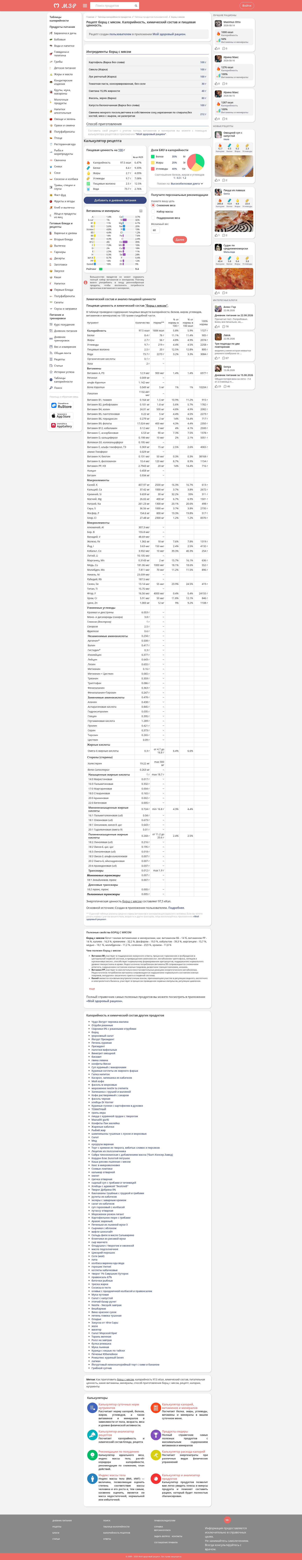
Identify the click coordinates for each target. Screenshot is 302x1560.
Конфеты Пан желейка (106, 1123)
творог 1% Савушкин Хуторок (110, 1273)
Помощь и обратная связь (64, 396)
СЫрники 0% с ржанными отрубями (114, 1028)
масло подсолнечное (105, 1249)
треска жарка (100, 1284)
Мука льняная (100, 1347)
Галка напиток (101, 1074)
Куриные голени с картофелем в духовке (117, 1105)
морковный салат (103, 1035)
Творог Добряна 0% (104, 1189)
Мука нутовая (100, 1294)
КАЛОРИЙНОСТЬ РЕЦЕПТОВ (116, 1532)
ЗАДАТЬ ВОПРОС (162, 1536)
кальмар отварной (103, 1172)
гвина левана (100, 1060)
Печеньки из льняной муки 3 (110, 1224)
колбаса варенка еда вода (108, 1263)
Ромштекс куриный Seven (108, 1357)
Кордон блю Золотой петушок (111, 1158)
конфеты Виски (101, 1063)
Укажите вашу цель (162, 201)
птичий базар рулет (104, 1301)
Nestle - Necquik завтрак (107, 1305)
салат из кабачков (103, 1203)
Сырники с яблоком (104, 1228)
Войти (246, 6)
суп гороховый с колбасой (108, 1207)
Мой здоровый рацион (169, 34)
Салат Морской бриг (104, 1333)
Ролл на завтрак (102, 1340)
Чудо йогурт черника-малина (110, 1021)
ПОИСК (106, 1520)
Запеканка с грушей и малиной (111, 1091)
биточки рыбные (102, 1280)
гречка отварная (102, 1179)
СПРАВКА (158, 1526)
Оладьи (96, 1319)
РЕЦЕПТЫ (56, 1526)
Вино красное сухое (104, 1312)
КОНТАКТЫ (177, 1536)
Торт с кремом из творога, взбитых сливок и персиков (126, 1147)
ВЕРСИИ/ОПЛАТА (162, 1530)
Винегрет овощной (103, 1053)
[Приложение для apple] (64, 415)
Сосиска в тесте (101, 1287)
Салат (95, 1137)
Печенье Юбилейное (105, 1354)
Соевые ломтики (102, 1168)
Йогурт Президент (103, 1039)
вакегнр (96, 1329)
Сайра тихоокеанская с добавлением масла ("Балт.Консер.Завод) (132, 1154)
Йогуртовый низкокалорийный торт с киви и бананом (125, 1364)
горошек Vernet (101, 1266)
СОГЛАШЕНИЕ (161, 1542)
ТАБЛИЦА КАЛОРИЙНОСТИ (116, 1526)
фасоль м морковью (104, 1084)
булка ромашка (101, 1343)
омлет (95, 1175)
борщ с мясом (178, 17)
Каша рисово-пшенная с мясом (111, 1161)
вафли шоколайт (102, 1231)
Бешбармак (99, 1308)
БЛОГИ (55, 1532)
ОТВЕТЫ (107, 1539)
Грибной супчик (102, 1368)
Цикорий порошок (103, 1252)
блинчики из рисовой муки (109, 1238)
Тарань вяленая (101, 1336)
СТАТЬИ (56, 1539)
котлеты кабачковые (105, 1270)
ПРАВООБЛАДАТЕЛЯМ (164, 1520)
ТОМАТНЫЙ (99, 1109)
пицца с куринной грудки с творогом (115, 1116)
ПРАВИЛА (173, 1542)
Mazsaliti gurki (100, 1119)
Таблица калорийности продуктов (114, 17)
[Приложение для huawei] (64, 425)
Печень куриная (102, 1042)
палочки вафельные (104, 1049)
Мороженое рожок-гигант (108, 1214)
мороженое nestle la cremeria (110, 1088)
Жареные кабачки (103, 1126)
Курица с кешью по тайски (108, 1350)
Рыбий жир (99, 1130)
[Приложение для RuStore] (64, 405)
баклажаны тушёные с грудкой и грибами (118, 1193)
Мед (94, 1140)
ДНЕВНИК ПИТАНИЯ (62, 1520)
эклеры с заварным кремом (109, 1200)
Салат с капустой (102, 1298)
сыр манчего (99, 1242)
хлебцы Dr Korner (102, 1102)
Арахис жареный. (102, 1221)
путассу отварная (102, 1210)
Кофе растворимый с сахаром (110, 1095)
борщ (95, 1032)
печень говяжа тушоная (106, 1315)
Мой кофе (98, 1081)
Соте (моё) (98, 1256)
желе (95, 1326)
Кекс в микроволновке (106, 1165)
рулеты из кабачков (104, 1196)
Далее (180, 240)
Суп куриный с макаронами (109, 1067)
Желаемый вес (160, 224)
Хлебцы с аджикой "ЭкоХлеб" (110, 1186)
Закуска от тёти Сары (105, 1322)
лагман (96, 1361)
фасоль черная (101, 1098)
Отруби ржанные (102, 1025)
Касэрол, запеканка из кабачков (112, 1077)
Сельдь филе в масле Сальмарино (113, 1235)
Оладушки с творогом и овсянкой (113, 1245)
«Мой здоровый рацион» (104, 1001)
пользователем (120, 34)
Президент (98, 1046)
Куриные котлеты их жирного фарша (115, 1070)
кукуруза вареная (103, 1144)
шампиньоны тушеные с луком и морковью (119, 1133)
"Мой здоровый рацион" (150, 134)
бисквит (97, 1056)
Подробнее (176, 908)
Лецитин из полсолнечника (109, 1151)
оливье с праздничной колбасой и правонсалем (122, 1291)
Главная (90, 17)
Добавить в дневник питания (115, 200)
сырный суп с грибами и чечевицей (114, 1182)
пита (94, 1259)
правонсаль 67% (102, 1277)
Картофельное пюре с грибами (111, 1217)
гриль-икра (99, 1112)
